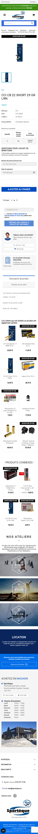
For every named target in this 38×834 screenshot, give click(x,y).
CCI (2, 90)
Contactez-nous (7, 777)
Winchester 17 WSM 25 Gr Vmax (11, 488)
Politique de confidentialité (20, 831)
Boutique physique (8, 830)
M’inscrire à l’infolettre (19, 664)
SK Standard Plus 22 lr (28, 345)
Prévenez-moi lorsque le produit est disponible (19, 223)
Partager (12, 201)
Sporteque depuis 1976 (19, 817)
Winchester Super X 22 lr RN (27, 519)
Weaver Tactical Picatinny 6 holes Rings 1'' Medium (28, 443)
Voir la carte (9, 695)
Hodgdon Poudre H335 (28, 410)
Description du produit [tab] (18, 279)
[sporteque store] (19, 734)
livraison (25, 830)
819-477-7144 (19, 245)
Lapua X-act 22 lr (28, 376)
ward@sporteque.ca (14, 788)
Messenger (20, 249)
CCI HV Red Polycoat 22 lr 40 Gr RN (27, 488)
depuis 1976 (15, 826)
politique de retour (15, 215)
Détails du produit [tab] (19, 284)
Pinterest (17, 201)
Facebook (15, 795)
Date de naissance (7, 169)
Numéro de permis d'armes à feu (11, 161)
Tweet (14, 201)
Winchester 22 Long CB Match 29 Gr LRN (10, 411)
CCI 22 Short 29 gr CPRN (10, 377)
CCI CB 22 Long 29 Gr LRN (11, 519)
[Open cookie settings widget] (3, 830)
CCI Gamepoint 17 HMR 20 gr (10, 345)
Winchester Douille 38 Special (10, 442)
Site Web (23, 695)
